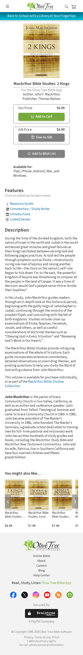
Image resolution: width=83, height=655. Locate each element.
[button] (66, 7)
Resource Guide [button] (21, 203)
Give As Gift (43, 137)
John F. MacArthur (47, 94)
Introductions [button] (20, 214)
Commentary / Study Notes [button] (30, 209)
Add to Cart (43, 116)
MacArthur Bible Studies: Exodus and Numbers (38, 517)
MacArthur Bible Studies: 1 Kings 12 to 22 (14, 517)
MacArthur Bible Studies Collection (34, 383)
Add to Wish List (44, 153)
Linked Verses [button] (20, 219)
